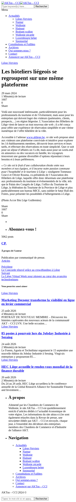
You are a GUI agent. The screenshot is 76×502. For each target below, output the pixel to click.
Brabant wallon (24, 31)
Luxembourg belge (26, 37)
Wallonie (20, 25)
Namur (19, 22)
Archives (13, 47)
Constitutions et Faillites (21, 44)
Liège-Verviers (24, 18)
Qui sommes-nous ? (19, 50)
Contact (12, 53)
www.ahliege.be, (36, 137)
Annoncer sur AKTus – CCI (24, 56)
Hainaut (20, 28)
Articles (5, 260)
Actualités (14, 15)
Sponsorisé (22, 41)
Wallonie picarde (25, 34)
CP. (4, 243)
